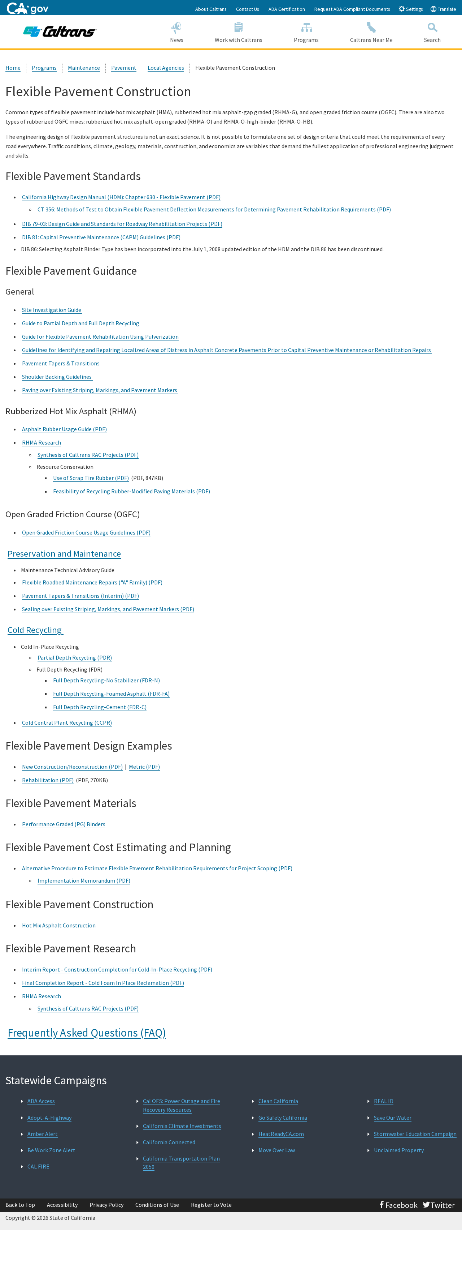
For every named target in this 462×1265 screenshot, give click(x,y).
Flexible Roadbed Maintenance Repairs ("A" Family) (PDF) (92, 582)
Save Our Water (392, 1117)
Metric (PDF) (144, 766)
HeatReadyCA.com (281, 1133)
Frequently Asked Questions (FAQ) (87, 1032)
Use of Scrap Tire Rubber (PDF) (91, 477)
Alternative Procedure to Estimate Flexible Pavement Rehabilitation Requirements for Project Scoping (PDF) (157, 868)
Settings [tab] (414, 9)
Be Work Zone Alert (51, 1150)
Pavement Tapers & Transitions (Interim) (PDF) (80, 595)
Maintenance (84, 67)
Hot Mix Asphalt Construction (59, 925)
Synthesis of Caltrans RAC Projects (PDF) (88, 454)
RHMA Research (41, 442)
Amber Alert (42, 1133)
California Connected (169, 1142)
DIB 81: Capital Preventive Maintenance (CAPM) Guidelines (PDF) (101, 237)
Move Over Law (276, 1150)
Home (13, 67)
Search (432, 39)
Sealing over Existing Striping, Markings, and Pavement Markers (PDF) (108, 609)
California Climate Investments (182, 1125)
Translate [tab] (446, 9)
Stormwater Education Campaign (415, 1133)
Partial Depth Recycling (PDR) (75, 657)
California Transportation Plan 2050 (181, 1162)
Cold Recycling (36, 629)
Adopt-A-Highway (49, 1117)
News (176, 39)
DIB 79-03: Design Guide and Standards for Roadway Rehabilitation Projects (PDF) (122, 223)
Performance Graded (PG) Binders (63, 824)
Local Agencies (166, 67)
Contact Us (247, 9)
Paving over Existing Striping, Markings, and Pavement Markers (100, 390)
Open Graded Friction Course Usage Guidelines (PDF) (86, 532)
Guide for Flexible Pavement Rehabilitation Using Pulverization (100, 336)
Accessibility (62, 1204)
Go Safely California (282, 1117)
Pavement (123, 67)
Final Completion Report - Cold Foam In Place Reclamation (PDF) (103, 982)
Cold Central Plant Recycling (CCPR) (67, 722)
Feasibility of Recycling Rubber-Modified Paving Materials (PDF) (131, 491)
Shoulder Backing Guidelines (57, 376)
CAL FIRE (38, 1166)
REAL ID (383, 1101)
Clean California (278, 1101)
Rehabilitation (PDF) (48, 780)
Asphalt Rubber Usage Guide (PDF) (64, 429)
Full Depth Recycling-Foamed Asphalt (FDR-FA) (111, 693)
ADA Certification (287, 9)
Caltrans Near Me (371, 39)
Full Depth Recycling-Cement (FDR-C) (100, 707)
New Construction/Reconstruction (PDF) (72, 766)
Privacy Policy (106, 1204)
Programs (306, 39)
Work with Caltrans (238, 39)
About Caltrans (211, 9)
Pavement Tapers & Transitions (61, 363)
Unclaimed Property (399, 1150)
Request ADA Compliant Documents (352, 9)
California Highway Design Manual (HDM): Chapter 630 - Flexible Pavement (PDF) (121, 197)
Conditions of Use (157, 1204)
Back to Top (20, 1204)
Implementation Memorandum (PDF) (84, 880)
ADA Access (41, 1101)
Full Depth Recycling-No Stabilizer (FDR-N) (106, 680)
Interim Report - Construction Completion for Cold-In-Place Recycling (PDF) (117, 969)
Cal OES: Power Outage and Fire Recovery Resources (181, 1105)
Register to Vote (211, 1204)
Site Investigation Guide (52, 309)
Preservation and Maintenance (64, 553)
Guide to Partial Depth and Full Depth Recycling (80, 323)
